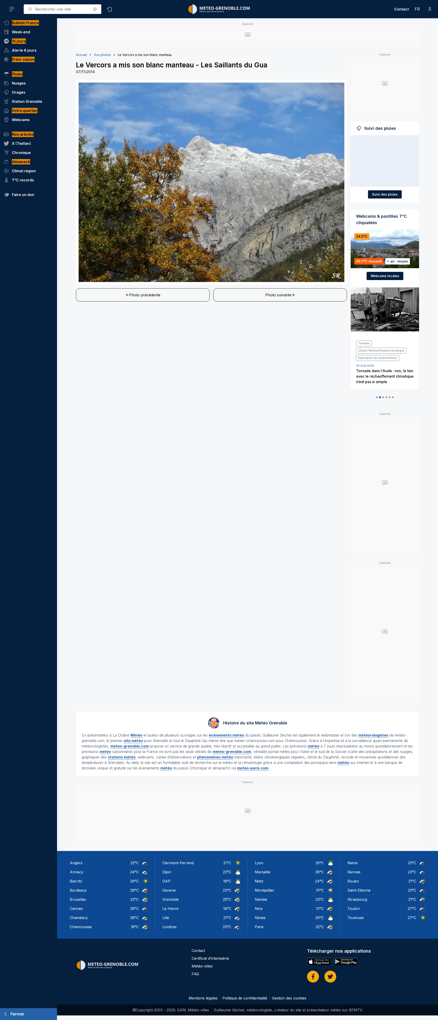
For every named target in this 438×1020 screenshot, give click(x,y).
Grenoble (170, 899)
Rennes (353, 872)
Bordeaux (78, 890)
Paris (259, 927)
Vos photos (102, 55)
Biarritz (76, 881)
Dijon (166, 872)
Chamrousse (81, 927)
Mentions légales (203, 998)
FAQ (195, 974)
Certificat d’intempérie (210, 958)
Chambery (79, 917)
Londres (169, 927)
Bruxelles (78, 899)
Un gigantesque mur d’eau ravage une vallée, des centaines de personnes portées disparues (384, 361)
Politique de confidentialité (244, 998)
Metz (259, 881)
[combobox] (62, 9)
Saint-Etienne (358, 890)
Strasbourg (357, 899)
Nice (259, 908)
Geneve (169, 890)
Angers (76, 863)
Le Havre (170, 908)
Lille (165, 917)
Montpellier (264, 890)
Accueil (81, 55)
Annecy (76, 872)
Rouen (353, 881)
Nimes (260, 917)
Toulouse (355, 917)
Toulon (353, 908)
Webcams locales (385, 276)
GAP (166, 881)
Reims (352, 863)
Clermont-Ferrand (178, 863)
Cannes (76, 908)
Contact (401, 9)
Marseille (262, 872)
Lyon (259, 863)
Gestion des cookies (289, 998)
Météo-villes (202, 966)
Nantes (261, 899)
